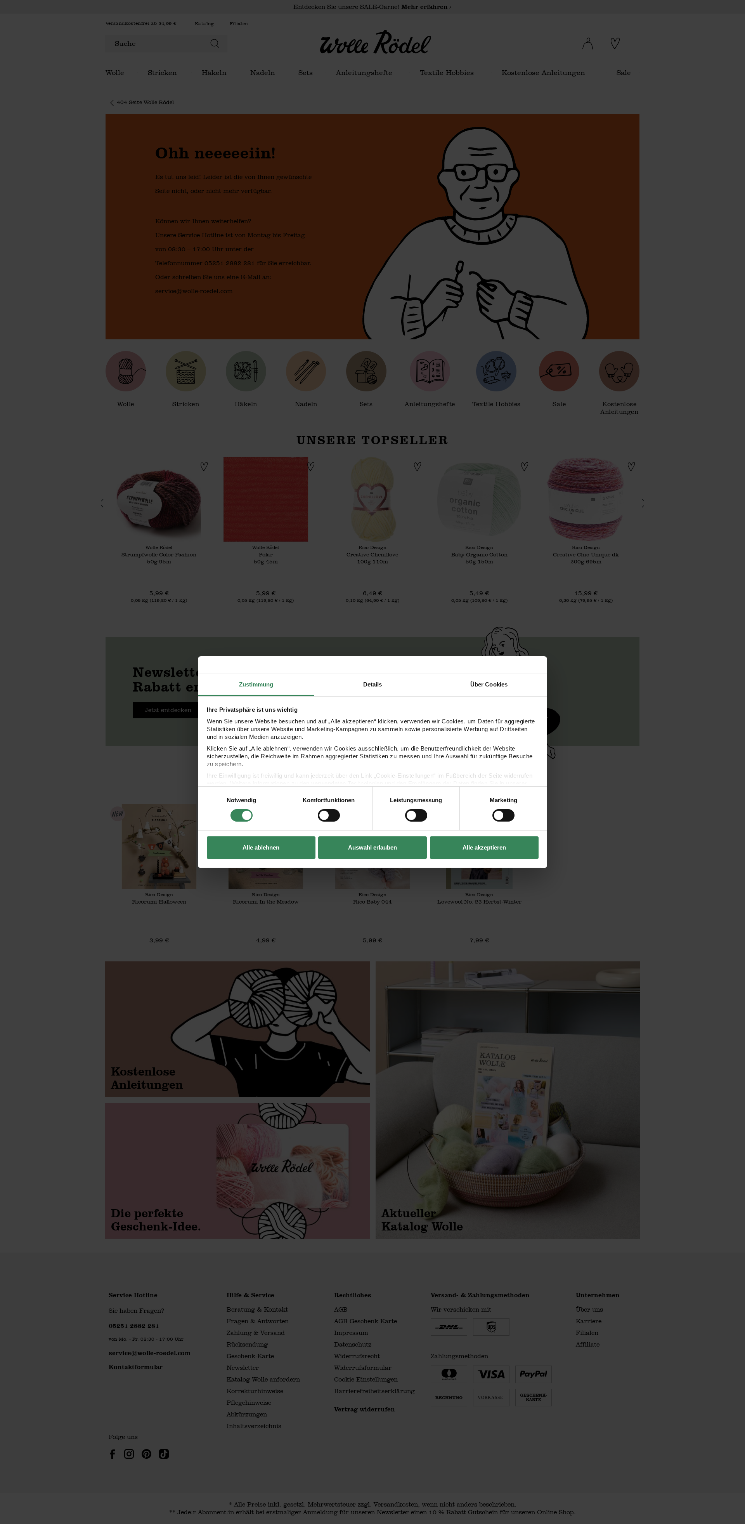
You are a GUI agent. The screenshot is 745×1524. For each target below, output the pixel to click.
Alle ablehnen (261, 847)
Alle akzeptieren (484, 847)
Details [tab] (372, 684)
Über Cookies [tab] (489, 684)
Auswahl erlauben (372, 847)
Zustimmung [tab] (256, 684)
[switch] (329, 815)
